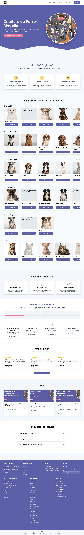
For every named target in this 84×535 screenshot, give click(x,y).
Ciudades (60, 2)
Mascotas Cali (58, 487)
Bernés (31, 482)
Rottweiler (32, 489)
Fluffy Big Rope (33, 513)
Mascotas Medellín (59, 480)
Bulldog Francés (33, 517)
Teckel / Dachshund (34, 506)
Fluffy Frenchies (33, 515)
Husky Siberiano (33, 490)
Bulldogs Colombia (34, 520)
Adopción (25, 470)
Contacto (70, 2)
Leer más (7, 412)
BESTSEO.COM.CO (46, 524)
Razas (53, 2)
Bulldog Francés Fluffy (35, 511)
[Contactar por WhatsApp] (81, 526)
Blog (66, 2)
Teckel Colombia (33, 504)
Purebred (6, 490)
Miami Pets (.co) (59, 491)
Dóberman (32, 508)
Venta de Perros (7, 480)
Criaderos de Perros (8, 483)
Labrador (32, 492)
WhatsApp (77, 2)
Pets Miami (58, 495)
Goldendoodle (33, 480)
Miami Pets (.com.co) (60, 493)
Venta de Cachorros (8, 482)
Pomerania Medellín (34, 503)
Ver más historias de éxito (41, 373)
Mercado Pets (7, 492)
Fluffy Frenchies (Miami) (60, 496)
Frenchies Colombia (34, 522)
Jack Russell (32, 487)
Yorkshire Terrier (33, 496)
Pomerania (32, 501)
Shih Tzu (31, 494)
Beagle (31, 485)
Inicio (49, 2)
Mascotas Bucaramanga (61, 485)
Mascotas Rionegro (60, 483)
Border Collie (33, 483)
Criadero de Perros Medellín (10, 485)
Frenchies (32, 510)
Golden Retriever (33, 497)
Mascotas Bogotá (59, 482)
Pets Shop (6, 497)
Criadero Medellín (8, 487)
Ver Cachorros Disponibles (14, 35)
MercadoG (6, 494)
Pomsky (31, 499)
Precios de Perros (8, 489)
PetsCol (5, 496)
